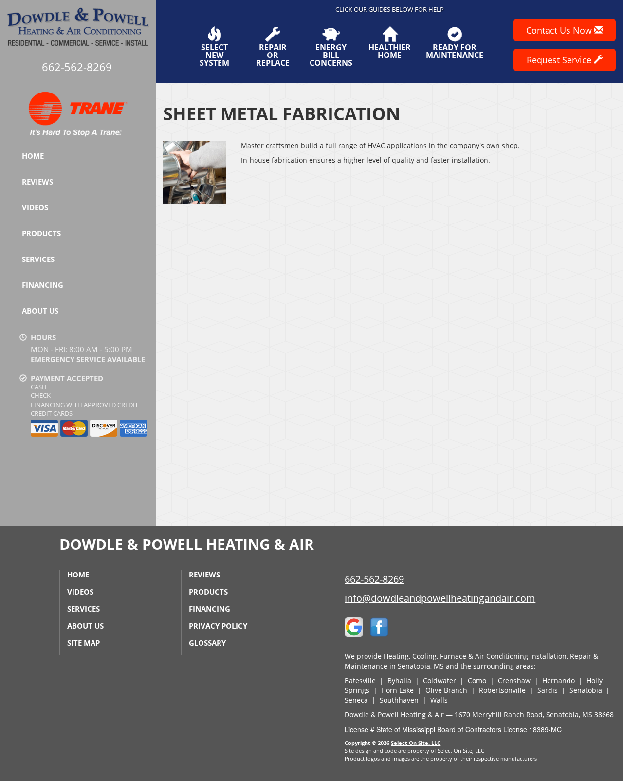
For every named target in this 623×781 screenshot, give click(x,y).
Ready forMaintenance (454, 50)
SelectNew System (214, 54)
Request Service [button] (560, 60)
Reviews (37, 181)
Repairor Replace (273, 54)
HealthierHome (389, 50)
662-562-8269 (374, 579)
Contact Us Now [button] (560, 30)
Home (33, 156)
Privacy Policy (218, 626)
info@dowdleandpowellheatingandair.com (440, 598)
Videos (35, 207)
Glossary (207, 643)
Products (41, 233)
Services (38, 259)
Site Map (83, 643)
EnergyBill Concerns (331, 54)
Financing (42, 285)
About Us (40, 311)
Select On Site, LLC (415, 742)
